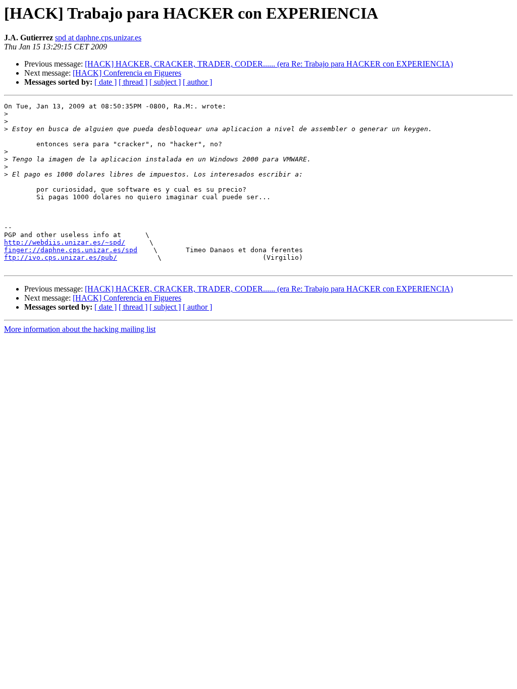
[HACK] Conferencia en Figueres (127, 73)
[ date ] (105, 82)
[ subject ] (165, 82)
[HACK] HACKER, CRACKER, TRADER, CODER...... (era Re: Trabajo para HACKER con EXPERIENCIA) (269, 64)
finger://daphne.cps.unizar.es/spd (70, 250)
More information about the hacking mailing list (80, 329)
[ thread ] (133, 82)
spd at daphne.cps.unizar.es (98, 37)
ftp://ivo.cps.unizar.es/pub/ (60, 257)
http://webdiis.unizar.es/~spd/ (64, 242)
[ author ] (197, 82)
